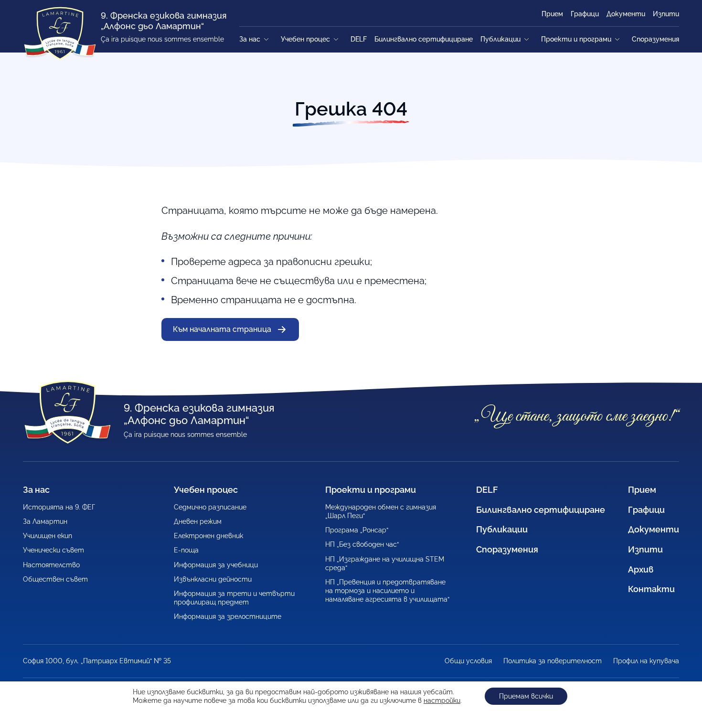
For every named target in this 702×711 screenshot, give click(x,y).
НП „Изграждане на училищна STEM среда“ (384, 563)
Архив (641, 569)
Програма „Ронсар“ (356, 530)
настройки (442, 700)
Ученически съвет (53, 550)
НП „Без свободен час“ (362, 544)
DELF (359, 39)
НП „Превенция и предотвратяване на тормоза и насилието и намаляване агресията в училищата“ (387, 590)
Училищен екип (47, 536)
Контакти (651, 589)
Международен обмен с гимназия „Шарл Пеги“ (380, 511)
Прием (552, 14)
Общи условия (468, 661)
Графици (585, 14)
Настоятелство (51, 565)
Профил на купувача (646, 661)
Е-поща (186, 550)
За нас (249, 39)
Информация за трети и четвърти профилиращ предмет (234, 598)
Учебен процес (305, 39)
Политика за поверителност (552, 661)
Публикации (500, 39)
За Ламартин (45, 521)
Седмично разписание (210, 507)
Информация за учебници (216, 565)
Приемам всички (526, 696)
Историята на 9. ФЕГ (59, 507)
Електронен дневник (208, 536)
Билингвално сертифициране (423, 39)
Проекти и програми (576, 39)
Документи (625, 14)
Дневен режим (198, 521)
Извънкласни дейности (213, 579)
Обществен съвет (55, 579)
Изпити (666, 14)
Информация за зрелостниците (227, 616)
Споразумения (655, 39)
